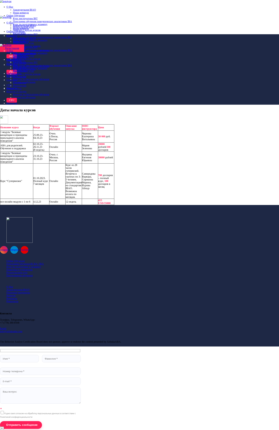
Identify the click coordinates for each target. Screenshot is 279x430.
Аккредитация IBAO (18, 289)
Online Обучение (15, 261)
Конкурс (11, 295)
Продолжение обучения (19, 275)
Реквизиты (12, 301)
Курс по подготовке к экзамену (23, 266)
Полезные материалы (18, 292)
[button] (12, 48)
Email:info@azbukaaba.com (11, 330)
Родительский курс (17, 272)
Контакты (11, 298)
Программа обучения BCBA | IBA (25, 263)
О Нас (9, 286)
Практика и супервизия (19, 269)
